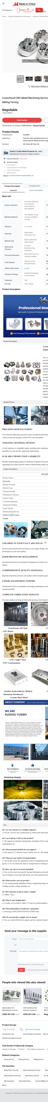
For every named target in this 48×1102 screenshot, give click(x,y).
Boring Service (9, 1059)
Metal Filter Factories (11, 1070)
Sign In (5, 175)
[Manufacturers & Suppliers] (24, 4)
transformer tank (8, 1034)
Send (21, 970)
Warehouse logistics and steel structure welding (12, 1038)
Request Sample (39, 125)
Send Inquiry (22, 120)
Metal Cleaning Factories (31, 1070)
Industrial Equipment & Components (19, 16)
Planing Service (24, 1059)
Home (4, 16)
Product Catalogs (33, 1029)
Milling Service (38, 1059)
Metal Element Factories (12, 1075)
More (4, 1085)
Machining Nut (9, 1081)
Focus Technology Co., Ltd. (28, 1093)
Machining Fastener (32, 1075)
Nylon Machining (24, 1081)
